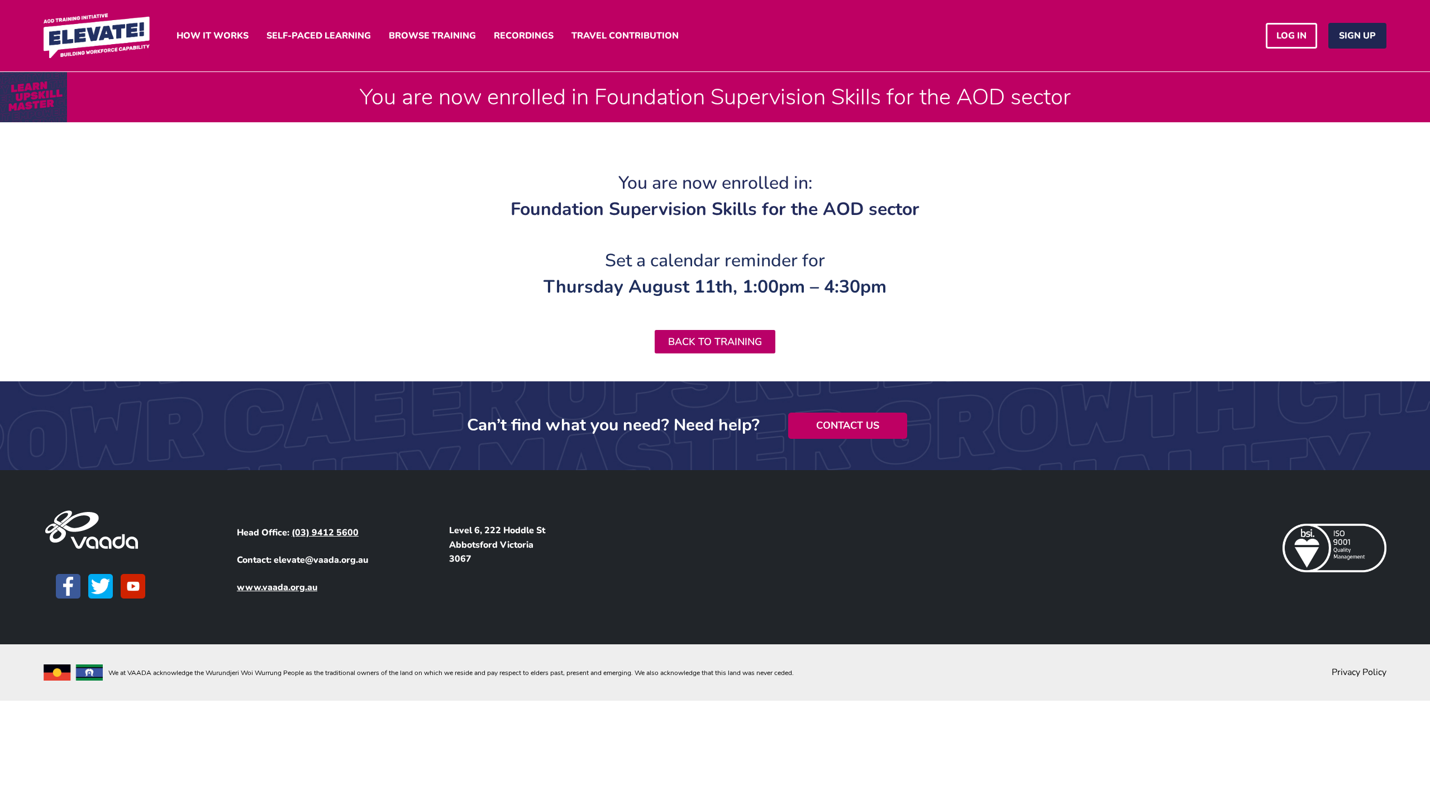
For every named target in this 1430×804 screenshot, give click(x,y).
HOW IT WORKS (213, 36)
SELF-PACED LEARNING (318, 36)
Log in (1291, 36)
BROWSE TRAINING (432, 36)
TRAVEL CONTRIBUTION (625, 36)
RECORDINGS (524, 36)
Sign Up (1357, 36)
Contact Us (847, 425)
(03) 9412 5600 (325, 533)
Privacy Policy (1359, 672)
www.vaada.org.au (277, 587)
